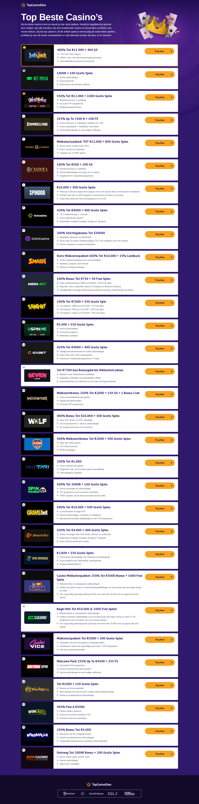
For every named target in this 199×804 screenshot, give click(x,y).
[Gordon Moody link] (129, 793)
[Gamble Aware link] (96, 793)
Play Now (159, 51)
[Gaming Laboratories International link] (113, 793)
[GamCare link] (69, 793)
